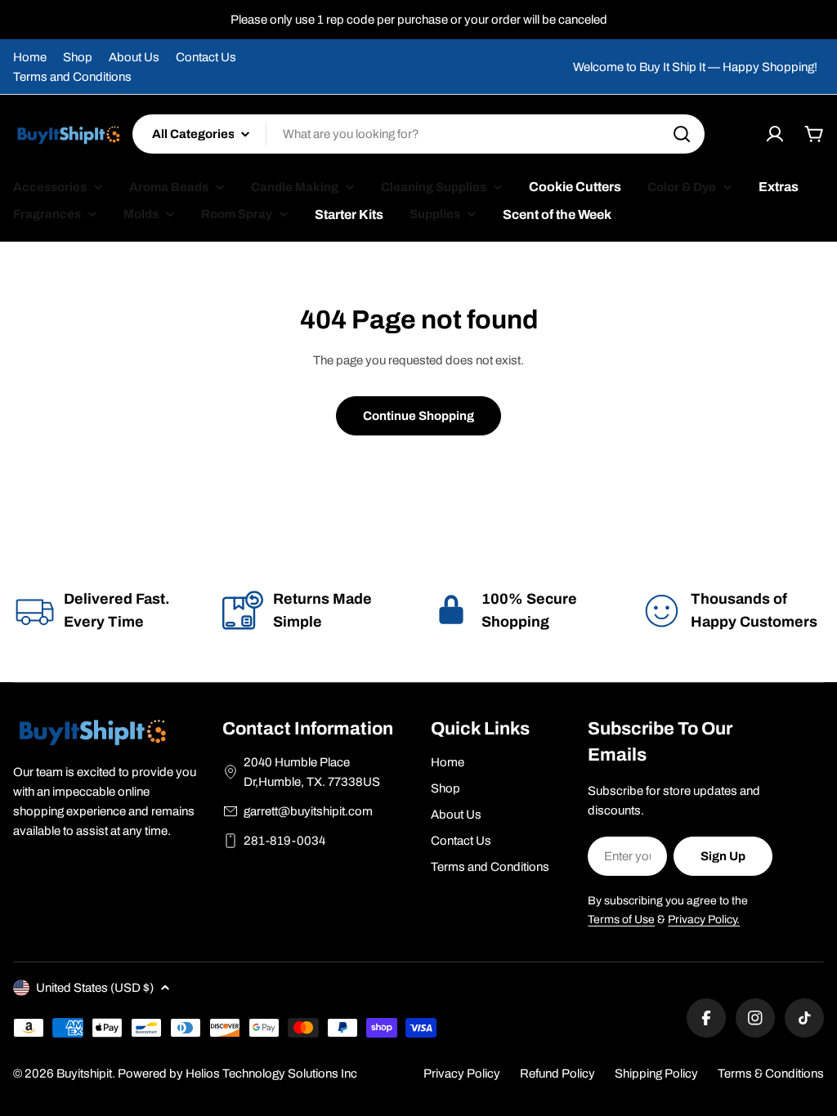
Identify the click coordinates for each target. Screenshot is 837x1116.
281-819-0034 (284, 840)
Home (30, 57)
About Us (134, 57)
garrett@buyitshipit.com (308, 811)
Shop (77, 57)
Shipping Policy (656, 1073)
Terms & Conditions (771, 1073)
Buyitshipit (84, 1073)
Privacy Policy (461, 1073)
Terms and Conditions (72, 76)
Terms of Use (621, 919)
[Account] (775, 134)
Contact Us (206, 57)
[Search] (682, 134)
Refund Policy (557, 1073)
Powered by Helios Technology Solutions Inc (237, 1073)
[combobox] (418, 134)
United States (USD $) (95, 987)
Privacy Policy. (704, 919)
